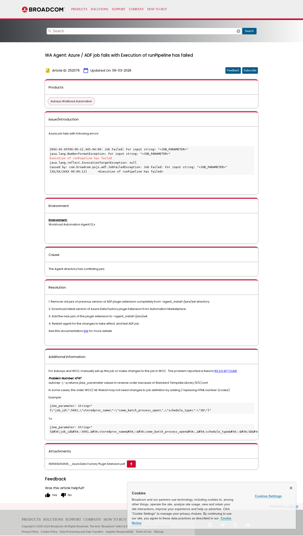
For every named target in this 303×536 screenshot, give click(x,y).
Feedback (233, 70)
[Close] (291, 488)
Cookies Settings (268, 496)
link (86, 331)
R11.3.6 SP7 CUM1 (225, 371)
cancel (238, 31)
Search (249, 31)
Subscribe (250, 70)
